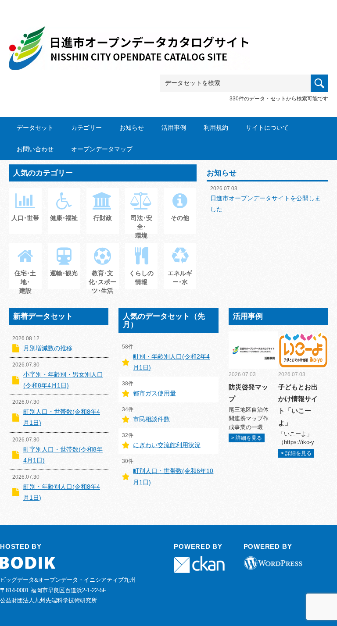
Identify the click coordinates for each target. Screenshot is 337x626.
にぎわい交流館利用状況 (167, 444)
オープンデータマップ (102, 149)
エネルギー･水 (180, 277)
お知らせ (131, 127)
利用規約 (216, 127)
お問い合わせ (35, 149)
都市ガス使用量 (154, 393)
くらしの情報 (141, 277)
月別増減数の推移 (47, 348)
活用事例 (173, 127)
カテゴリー (86, 127)
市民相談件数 (151, 419)
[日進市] (129, 40)
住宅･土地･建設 (25, 282)
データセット (35, 127)
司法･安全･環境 (141, 226)
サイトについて (267, 127)
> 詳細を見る (246, 438)
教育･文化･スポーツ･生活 (102, 282)
